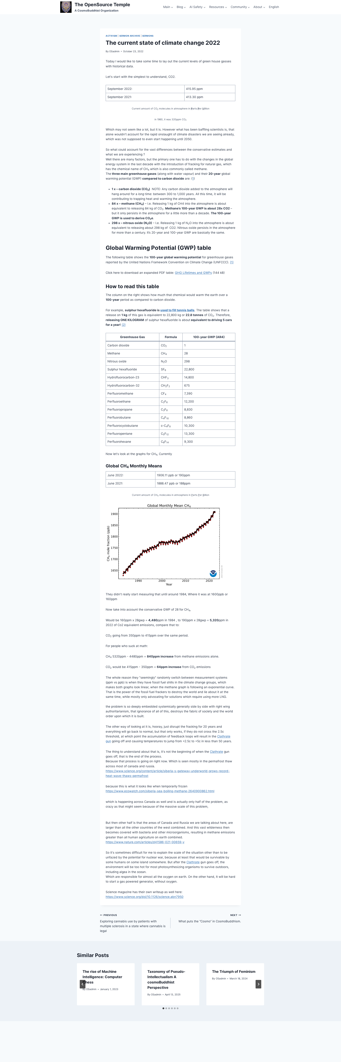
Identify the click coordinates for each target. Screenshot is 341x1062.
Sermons (148, 35)
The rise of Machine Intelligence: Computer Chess (102, 976)
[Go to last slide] (82, 984)
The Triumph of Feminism (233, 971)
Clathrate (216, 751)
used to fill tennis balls (177, 310)
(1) (232, 262)
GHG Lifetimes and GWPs (193, 272)
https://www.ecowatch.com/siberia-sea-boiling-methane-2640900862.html (160, 791)
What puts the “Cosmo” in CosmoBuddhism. (209, 918)
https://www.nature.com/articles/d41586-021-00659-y (145, 842)
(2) (124, 325)
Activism (111, 35)
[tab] (163, 1008)
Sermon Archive (129, 35)
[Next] (258, 984)
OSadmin (114, 51)
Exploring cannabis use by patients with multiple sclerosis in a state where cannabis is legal (133, 923)
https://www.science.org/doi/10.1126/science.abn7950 (144, 897)
